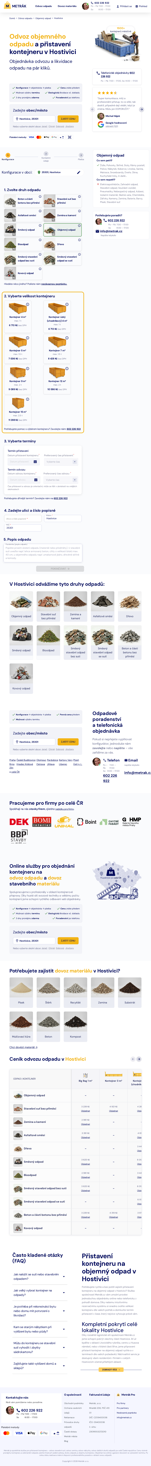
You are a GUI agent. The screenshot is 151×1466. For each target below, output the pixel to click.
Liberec (63, 764)
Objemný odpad (43, 18)
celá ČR (15, 771)
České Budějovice (26, 760)
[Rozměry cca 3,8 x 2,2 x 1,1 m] (27, 368)
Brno (11, 764)
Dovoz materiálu (67, 6)
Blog (66, 1441)
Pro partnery (123, 1408)
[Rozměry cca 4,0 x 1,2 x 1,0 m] (67, 304)
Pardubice (52, 760)
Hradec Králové (25, 764)
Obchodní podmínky (74, 1403)
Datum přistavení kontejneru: (24, 455)
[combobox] (37, 118)
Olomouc (41, 760)
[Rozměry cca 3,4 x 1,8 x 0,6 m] (27, 304)
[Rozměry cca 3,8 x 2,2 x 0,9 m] (67, 338)
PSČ (8, 525)
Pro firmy (121, 1403)
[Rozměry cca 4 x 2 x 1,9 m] (27, 399)
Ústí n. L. (77, 764)
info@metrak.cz (111, 231)
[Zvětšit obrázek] (14, 205)
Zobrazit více (109, 1369)
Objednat (85, 1111)
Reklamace (69, 1417)
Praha (12, 760)
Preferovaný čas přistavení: (59, 455)
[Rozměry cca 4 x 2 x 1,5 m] (67, 368)
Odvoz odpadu (43, 6)
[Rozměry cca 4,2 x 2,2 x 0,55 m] (27, 338)
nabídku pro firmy (64, 809)
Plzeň (76, 760)
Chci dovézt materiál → (23, 1047)
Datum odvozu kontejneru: (22, 473)
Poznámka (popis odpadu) (16, 544)
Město (49, 515)
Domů (12, 18)
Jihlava (51, 764)
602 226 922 (102, 2)
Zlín (11, 767)
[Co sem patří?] (40, 196)
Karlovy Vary (66, 760)
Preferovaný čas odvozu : (57, 473)
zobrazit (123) (112, 126)
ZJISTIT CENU (68, 118)
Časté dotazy (70, 1431)
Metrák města (70, 1436)
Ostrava (40, 764)
